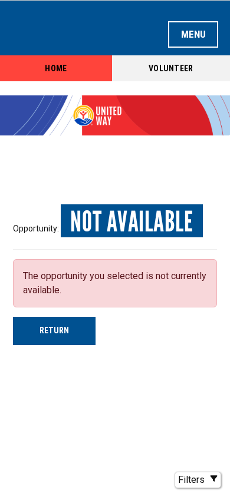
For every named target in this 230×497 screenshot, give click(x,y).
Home (56, 68)
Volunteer (171, 68)
